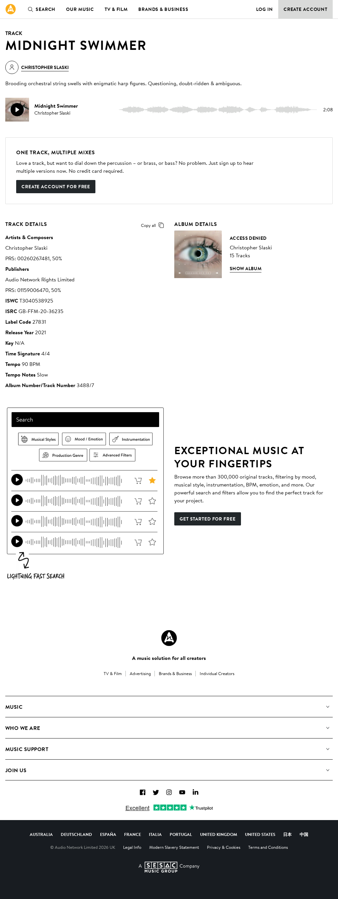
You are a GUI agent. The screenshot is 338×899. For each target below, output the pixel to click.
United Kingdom (218, 834)
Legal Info (132, 847)
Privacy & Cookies (223, 847)
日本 (287, 834)
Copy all (148, 225)
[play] (17, 109)
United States (260, 834)
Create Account (305, 9)
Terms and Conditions (268, 847)
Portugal (181, 834)
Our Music (80, 9)
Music (13, 706)
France (132, 834)
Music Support (26, 749)
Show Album (245, 268)
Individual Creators (217, 673)
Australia (41, 834)
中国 (304, 834)
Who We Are (22, 728)
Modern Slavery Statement (174, 847)
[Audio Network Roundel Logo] (169, 638)
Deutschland (76, 834)
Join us (15, 770)
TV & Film (116, 9)
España (108, 834)
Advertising (140, 673)
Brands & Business (163, 9)
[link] (10, 9)
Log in (264, 9)
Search (45, 9)
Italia (155, 834)
